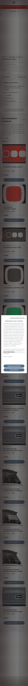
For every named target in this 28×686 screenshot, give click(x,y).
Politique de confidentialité (8, 356)
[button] (18, 318)
